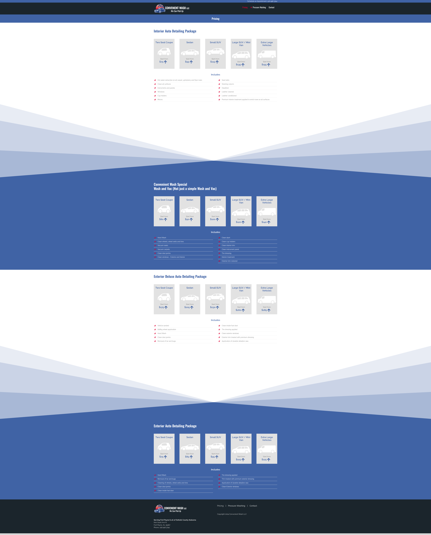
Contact (253, 506)
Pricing (220, 506)
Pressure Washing (236, 506)
